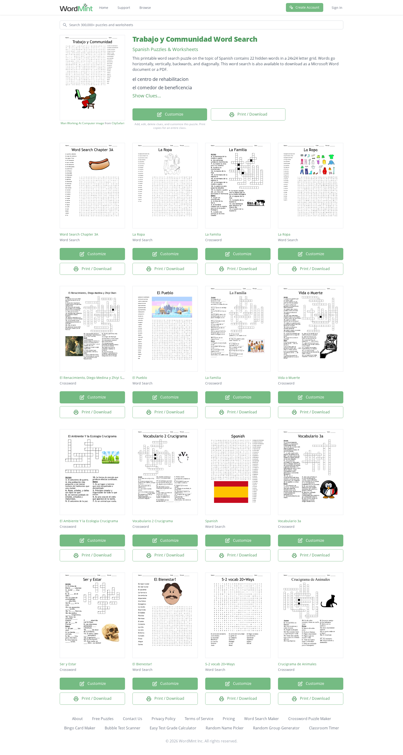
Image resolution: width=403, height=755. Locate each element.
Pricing (229, 718)
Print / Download (251, 114)
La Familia (213, 234)
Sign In (337, 7)
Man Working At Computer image (82, 123)
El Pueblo (139, 377)
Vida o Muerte (289, 377)
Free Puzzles (103, 718)
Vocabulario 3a (289, 521)
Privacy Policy (163, 718)
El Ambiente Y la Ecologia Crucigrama (89, 521)
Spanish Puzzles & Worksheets (165, 49)
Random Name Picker (225, 728)
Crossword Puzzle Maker (309, 718)
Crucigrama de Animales (297, 664)
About (77, 718)
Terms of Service (199, 718)
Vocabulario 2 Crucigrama (152, 521)
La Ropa (138, 234)
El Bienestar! (142, 664)
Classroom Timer (324, 728)
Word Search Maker (261, 718)
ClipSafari (118, 123)
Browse (145, 7)
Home (103, 7)
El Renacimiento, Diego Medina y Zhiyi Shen (94, 377)
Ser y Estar (68, 664)
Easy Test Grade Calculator (173, 728)
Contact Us (132, 718)
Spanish (211, 521)
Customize (173, 114)
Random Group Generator (276, 728)
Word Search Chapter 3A (79, 234)
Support (124, 7)
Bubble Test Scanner (122, 728)
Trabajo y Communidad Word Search (194, 39)
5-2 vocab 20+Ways (220, 664)
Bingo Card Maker (79, 728)
